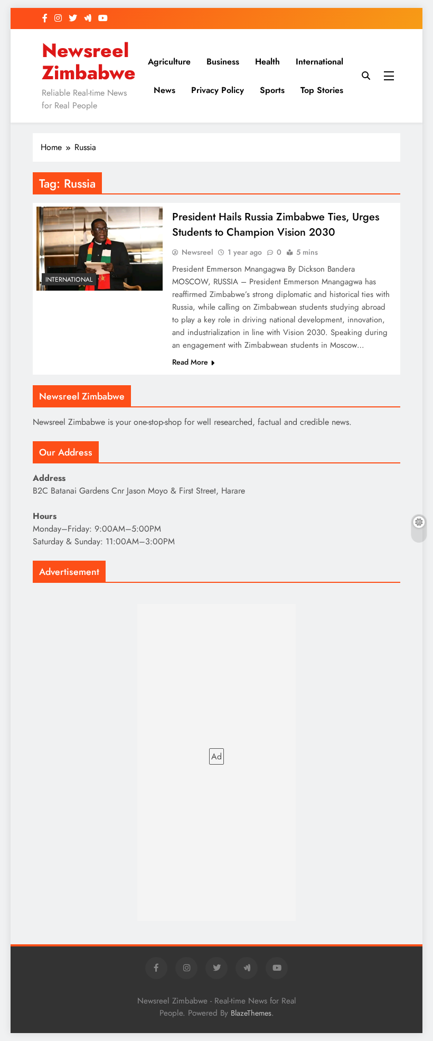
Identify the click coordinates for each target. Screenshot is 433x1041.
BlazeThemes (251, 1013)
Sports (272, 90)
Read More (190, 362)
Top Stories (321, 90)
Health (267, 61)
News (164, 90)
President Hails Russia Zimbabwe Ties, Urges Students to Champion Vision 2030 (275, 224)
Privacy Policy (217, 90)
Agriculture (169, 61)
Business (222, 61)
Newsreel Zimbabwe (89, 61)
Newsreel (197, 252)
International (319, 61)
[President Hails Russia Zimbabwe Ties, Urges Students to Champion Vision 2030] (99, 249)
